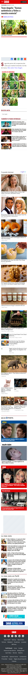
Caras (15, 648)
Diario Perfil (7, 640)
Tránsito (14, 661)
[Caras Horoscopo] (14, 624)
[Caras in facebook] (9, 636)
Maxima (20, 653)
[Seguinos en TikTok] (16, 636)
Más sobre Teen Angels (15, 68)
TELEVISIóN (3, 5)
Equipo (10, 659)
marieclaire (14, 445)
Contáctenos (23, 656)
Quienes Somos (14, 656)
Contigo (20, 648)
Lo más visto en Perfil (10, 576)
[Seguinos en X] (12, 636)
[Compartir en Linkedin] (22, 59)
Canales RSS (5, 656)
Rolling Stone (20, 650)
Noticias (14, 640)
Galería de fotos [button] (8, 17)
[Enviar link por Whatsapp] (18, 59)
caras (14, 467)
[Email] (25, 59)
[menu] (2, 2)
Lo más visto (6, 536)
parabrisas (14, 491)
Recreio (15, 653)
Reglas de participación (20, 659)
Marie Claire (21, 640)
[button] (14, 28)
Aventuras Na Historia (10, 650)
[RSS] (19, 636)
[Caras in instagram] (5, 636)
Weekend (9, 642)
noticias (14, 422)
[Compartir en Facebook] (12, 59)
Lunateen (23, 642)
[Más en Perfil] (9, 418)
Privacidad (4, 659)
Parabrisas (17, 642)
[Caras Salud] (14, 618)
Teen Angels (4, 114)
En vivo (24, 2)
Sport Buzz (8, 653)
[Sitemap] (23, 636)
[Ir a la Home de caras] (6, 2)
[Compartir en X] (15, 59)
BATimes (14, 644)
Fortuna (4, 642)
